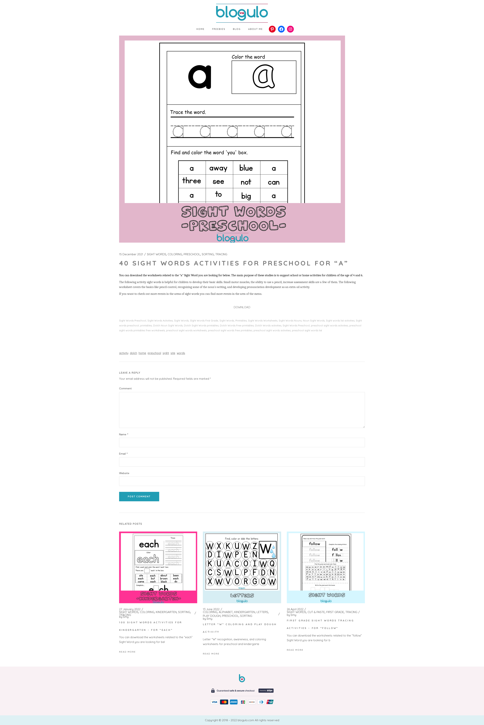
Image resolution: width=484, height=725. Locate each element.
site (173, 353)
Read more (127, 651)
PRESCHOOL (192, 254)
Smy (124, 617)
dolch (133, 353)
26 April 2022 (295, 609)
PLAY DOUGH (211, 616)
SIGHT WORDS (156, 254)
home (142, 353)
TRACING (221, 254)
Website (124, 473)
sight (166, 353)
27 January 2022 (129, 609)
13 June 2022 (211, 609)
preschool (154, 353)
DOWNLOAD (242, 307)
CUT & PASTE (316, 612)
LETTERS (262, 612)
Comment (125, 388)
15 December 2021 (131, 254)
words (181, 353)
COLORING (175, 254)
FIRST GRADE (335, 612)
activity (123, 353)
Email (123, 453)
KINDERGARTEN (166, 612)
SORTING (208, 254)
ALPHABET (226, 612)
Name (123, 434)
